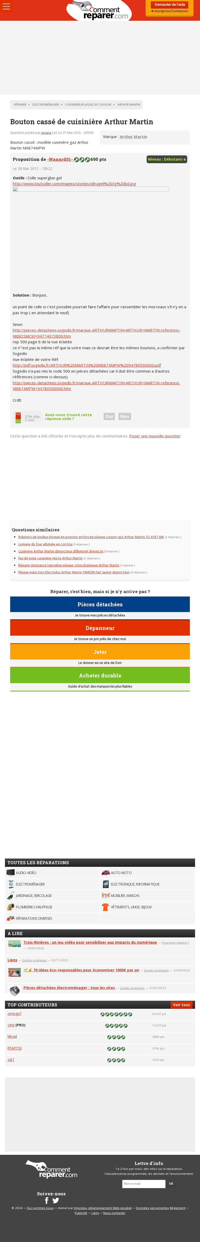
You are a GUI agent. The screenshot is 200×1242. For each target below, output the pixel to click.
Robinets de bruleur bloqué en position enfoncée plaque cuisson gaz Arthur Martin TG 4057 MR (91, 537)
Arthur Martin (133, 136)
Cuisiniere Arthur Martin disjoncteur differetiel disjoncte (60, 551)
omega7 (15, 1013)
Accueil (100, 10)
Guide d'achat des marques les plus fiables (100, 686)
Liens (12, 959)
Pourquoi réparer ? (175, 942)
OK (171, 1183)
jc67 (11, 1059)
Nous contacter (114, 1213)
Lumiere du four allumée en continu (45, 544)
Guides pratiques (34, 960)
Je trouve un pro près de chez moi (100, 639)
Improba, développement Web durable (103, 1208)
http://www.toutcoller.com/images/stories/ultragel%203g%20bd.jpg (74, 183)
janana (46, 133)
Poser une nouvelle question (154, 435)
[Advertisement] (100, 57)
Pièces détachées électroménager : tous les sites (69, 987)
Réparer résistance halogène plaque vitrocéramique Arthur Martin (68, 565)
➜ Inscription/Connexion (169, 11)
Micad (12, 1036)
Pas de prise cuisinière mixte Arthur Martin (50, 558)
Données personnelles (152, 1208)
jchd (11, 1025)
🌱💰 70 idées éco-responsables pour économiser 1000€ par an (81, 969)
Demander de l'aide (169, 5)
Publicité (81, 1213)
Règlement (177, 1208)
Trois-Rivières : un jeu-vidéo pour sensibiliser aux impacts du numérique (90, 942)
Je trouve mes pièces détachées (100, 615)
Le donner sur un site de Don (100, 663)
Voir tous (181, 1004)
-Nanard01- (60, 159)
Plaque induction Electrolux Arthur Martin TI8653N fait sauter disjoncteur (73, 572)
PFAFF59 (15, 1048)
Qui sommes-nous (40, 1208)
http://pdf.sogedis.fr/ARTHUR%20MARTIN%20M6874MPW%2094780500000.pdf (87, 365)
